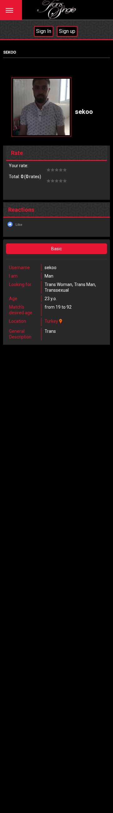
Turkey (51, 321)
